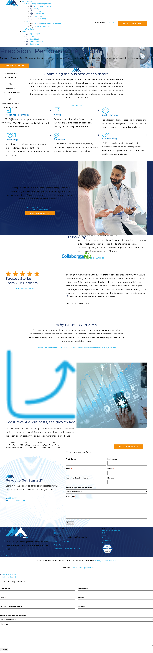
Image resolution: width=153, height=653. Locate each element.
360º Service (77, 348)
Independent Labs (40, 210)
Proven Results (43, 348)
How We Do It (28, 29)
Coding (105, 535)
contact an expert (40, 213)
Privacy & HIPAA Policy (105, 560)
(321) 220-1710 (112, 22)
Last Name (112, 459)
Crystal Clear (110, 348)
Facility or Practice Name (77, 478)
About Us (26, 31)
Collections (106, 540)
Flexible (86, 348)
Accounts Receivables (111, 530)
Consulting (106, 538)
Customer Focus (65, 348)
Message (70, 496)
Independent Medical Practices (40, 207)
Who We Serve (32, 21)
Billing (104, 533)
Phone (110, 468)
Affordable (54, 348)
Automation (94, 348)
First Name (71, 459)
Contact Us (76, 105)
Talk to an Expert (132, 23)
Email (69, 468)
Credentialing (108, 543)
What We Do (27, 1)
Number (111, 478)
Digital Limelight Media (82, 567)
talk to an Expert (128, 447)
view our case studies (23, 288)
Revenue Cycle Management (38, 4)
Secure (102, 348)
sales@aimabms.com (16, 500)
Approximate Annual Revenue (79, 487)
